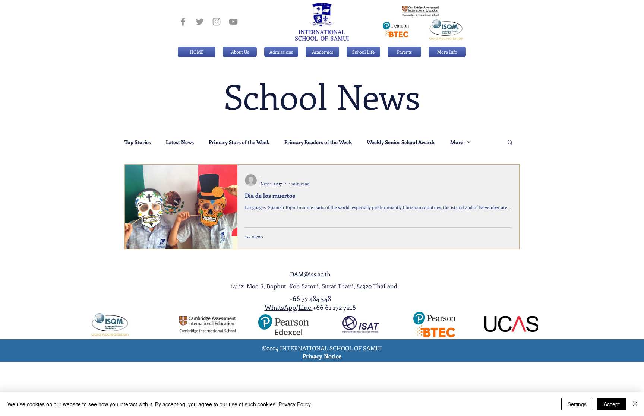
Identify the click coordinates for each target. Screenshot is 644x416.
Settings (577, 404)
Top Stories (137, 142)
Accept (612, 404)
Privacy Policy (294, 404)
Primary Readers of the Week (318, 142)
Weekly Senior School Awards (401, 142)
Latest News (180, 142)
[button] (281, 52)
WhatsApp (280, 307)
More (456, 142)
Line (305, 307)
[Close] (635, 404)
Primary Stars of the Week (239, 142)
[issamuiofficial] (183, 21)
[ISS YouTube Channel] (233, 21)
